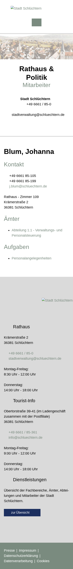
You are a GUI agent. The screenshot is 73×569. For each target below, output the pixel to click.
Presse (9, 550)
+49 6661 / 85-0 (38, 104)
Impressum (27, 550)
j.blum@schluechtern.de (28, 186)
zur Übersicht (20, 512)
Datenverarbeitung (18, 561)
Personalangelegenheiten (31, 258)
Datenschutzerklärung (21, 556)
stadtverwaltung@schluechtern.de (38, 115)
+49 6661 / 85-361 (23, 432)
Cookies (43, 561)
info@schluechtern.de (25, 437)
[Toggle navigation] (36, 22)
